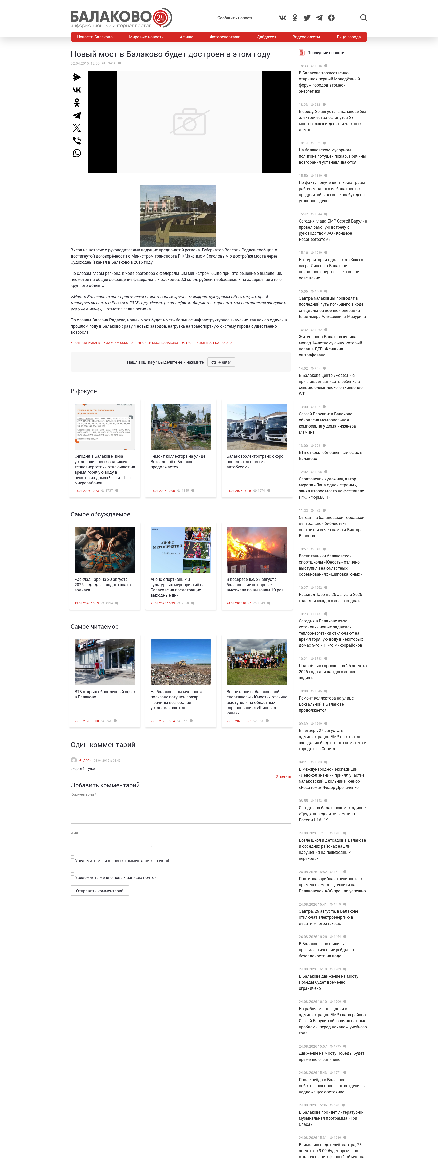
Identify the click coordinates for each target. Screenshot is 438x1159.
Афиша (186, 36)
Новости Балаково (95, 36)
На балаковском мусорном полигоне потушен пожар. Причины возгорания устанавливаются (177, 699)
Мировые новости (146, 36)
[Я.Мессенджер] (79, 77)
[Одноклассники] (79, 102)
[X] (79, 128)
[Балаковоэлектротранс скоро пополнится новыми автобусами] (257, 427)
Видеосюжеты (306, 36)
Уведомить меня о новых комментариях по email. (122, 860)
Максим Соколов (120, 342)
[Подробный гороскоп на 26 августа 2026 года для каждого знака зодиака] (325, 658)
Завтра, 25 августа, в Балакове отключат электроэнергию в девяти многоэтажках (328, 917)
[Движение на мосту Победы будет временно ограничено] (344, 1046)
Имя (74, 832)
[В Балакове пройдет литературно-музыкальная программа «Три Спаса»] (342, 1105)
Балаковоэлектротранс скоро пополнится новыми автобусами (255, 461)
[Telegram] (79, 115)
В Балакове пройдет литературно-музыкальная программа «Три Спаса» (331, 1118)
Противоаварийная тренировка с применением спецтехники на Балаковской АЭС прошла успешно (332, 884)
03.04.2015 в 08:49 (107, 760)
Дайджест (266, 36)
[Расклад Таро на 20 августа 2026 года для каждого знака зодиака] (105, 550)
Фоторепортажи (225, 36)
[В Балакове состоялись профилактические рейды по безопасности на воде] (344, 936)
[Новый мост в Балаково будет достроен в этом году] (118, 63)
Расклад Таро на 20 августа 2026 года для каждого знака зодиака (103, 584)
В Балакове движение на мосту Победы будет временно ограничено (328, 982)
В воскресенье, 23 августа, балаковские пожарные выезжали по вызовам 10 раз (255, 584)
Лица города (349, 36)
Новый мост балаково (159, 342)
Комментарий (83, 794)
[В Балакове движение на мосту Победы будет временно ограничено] (344, 969)
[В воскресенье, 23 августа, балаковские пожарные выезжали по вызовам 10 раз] (257, 550)
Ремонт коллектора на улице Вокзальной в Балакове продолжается (178, 461)
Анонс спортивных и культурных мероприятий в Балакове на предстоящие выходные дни (177, 587)
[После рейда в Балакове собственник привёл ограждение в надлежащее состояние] (344, 1072)
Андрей (85, 760)
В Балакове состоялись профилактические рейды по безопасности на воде (326, 949)
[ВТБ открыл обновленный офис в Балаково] (105, 662)
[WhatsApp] (79, 153)
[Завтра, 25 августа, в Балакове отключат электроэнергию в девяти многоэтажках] (344, 904)
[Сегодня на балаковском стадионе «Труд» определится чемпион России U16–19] (325, 800)
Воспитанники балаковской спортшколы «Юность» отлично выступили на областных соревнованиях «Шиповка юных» (257, 702)
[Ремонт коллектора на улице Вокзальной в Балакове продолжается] (181, 427)
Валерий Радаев (86, 342)
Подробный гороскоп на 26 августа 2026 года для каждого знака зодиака (333, 671)
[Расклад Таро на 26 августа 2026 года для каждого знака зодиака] (325, 587)
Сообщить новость (235, 17)
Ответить (283, 776)
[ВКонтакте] (79, 90)
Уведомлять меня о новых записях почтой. (116, 877)
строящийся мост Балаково (208, 342)
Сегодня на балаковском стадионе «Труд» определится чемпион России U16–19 (332, 813)
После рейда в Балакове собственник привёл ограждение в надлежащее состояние (332, 1085)
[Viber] (79, 140)
